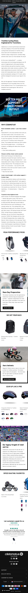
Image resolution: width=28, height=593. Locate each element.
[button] (13, 543)
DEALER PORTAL (6, 573)
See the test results (8, 171)
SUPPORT (4, 570)
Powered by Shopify (18, 591)
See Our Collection (8, 307)
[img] (14, 523)
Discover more (14, 115)
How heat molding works (9, 150)
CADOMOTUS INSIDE (7, 577)
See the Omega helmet (9, 379)
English (5, 581)
